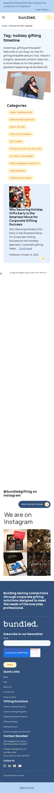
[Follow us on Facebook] (15, 765)
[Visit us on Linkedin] (10, 765)
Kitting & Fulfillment (21, 156)
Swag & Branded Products (24, 163)
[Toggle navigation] (3, 17)
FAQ (5, 682)
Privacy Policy (9, 697)
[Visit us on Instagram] (5, 765)
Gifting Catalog (10, 721)
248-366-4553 (9, 752)
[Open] (15, 541)
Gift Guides (16, 141)
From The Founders (20, 134)
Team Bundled (17, 170)
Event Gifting (17, 127)
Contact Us (8, 692)
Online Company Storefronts (16, 731)
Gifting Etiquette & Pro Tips (25, 148)
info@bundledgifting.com (14, 749)
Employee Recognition (22, 119)
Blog (5, 677)
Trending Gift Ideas (21, 178)
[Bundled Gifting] (27, 17)
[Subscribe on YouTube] (21, 765)
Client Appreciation (21, 112)
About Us (7, 687)
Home (4, 26)
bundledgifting (15, 531)
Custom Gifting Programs (15, 711)
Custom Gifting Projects (14, 706)
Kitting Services (10, 726)
